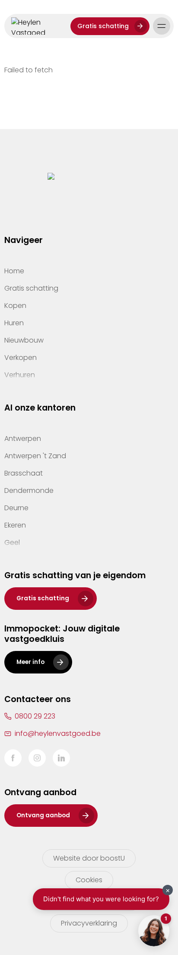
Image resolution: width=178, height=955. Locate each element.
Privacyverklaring (89, 923)
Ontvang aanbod (43, 815)
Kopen (15, 306)
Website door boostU (89, 858)
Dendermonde (29, 490)
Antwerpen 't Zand (35, 456)
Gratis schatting (103, 26)
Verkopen (20, 358)
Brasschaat (23, 473)
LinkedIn (61, 758)
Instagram (37, 758)
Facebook (13, 758)
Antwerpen (22, 439)
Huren (14, 323)
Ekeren (15, 525)
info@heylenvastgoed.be (58, 733)
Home (14, 271)
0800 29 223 (35, 716)
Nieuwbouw (24, 340)
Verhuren (19, 375)
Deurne (16, 508)
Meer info (30, 662)
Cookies (89, 880)
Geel (12, 542)
